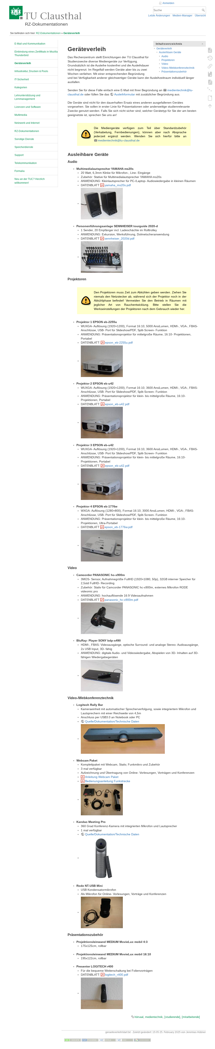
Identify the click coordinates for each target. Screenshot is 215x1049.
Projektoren (168, 60)
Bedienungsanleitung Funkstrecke (107, 781)
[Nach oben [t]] (210, 106)
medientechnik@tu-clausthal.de (119, 140)
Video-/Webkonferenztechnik (177, 67)
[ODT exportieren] (210, 98)
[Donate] (72, 1039)
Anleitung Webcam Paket (101, 777)
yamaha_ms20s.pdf (118, 185)
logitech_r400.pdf (116, 974)
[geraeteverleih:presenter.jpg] (102, 993)
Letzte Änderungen (159, 15)
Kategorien (20, 87)
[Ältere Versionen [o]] (210, 58)
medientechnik (154, 1017)
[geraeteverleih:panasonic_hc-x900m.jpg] (102, 618)
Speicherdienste (23, 147)
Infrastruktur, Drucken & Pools (31, 71)
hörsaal (139, 1017)
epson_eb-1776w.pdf (118, 527)
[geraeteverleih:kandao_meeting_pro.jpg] (102, 857)
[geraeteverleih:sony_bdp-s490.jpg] (102, 675)
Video (164, 63)
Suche (204, 10)
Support (19, 155)
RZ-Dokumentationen (48, 33)
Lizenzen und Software (27, 106)
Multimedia (20, 114)
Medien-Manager (182, 15)
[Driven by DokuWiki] (142, 1039)
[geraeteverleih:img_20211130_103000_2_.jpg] (123, 738)
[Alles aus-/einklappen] (210, 90)
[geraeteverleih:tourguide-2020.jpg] (102, 256)
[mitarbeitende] (191, 1017)
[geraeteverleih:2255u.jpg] (102, 360)
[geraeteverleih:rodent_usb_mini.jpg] (102, 912)
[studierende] (172, 1017)
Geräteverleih (71, 33)
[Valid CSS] (125, 1039)
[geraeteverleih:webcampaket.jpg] (102, 799)
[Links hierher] (210, 66)
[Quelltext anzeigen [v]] (210, 50)
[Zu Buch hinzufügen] (210, 74)
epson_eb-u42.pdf (117, 404)
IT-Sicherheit (21, 79)
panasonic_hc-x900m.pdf (121, 599)
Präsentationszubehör (174, 71)
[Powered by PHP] (90, 1039)
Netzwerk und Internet (26, 122)
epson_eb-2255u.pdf (119, 342)
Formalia (19, 171)
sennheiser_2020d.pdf (119, 238)
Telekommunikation (25, 163)
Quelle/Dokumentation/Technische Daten (112, 721)
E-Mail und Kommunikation (29, 43)
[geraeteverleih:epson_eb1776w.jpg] (102, 545)
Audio (164, 56)
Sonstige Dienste (24, 139)
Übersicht (200, 15)
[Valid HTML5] (107, 1039)
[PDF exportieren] (210, 82)
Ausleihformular (124, 94)
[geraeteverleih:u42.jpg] (102, 422)
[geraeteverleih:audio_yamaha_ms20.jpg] (102, 203)
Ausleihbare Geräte (170, 52)
